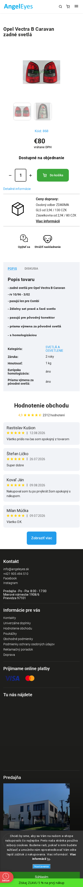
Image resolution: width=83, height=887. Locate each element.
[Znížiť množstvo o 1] (10, 175)
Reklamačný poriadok (18, 649)
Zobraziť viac (41, 538)
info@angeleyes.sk (16, 569)
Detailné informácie (17, 189)
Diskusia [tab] (31, 268)
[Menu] (76, 6)
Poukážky (10, 633)
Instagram (10, 583)
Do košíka (56, 175)
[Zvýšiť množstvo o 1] (31, 175)
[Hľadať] (60, 6)
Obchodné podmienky (18, 639)
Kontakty (9, 618)
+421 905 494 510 (15, 573)
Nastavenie (41, 866)
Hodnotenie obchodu (41, 405)
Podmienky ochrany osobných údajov (29, 644)
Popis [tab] (12, 268)
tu (48, 858)
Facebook (10, 578)
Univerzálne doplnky (17, 623)
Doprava (9, 654)
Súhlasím (41, 877)
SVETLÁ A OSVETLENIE (54, 348)
